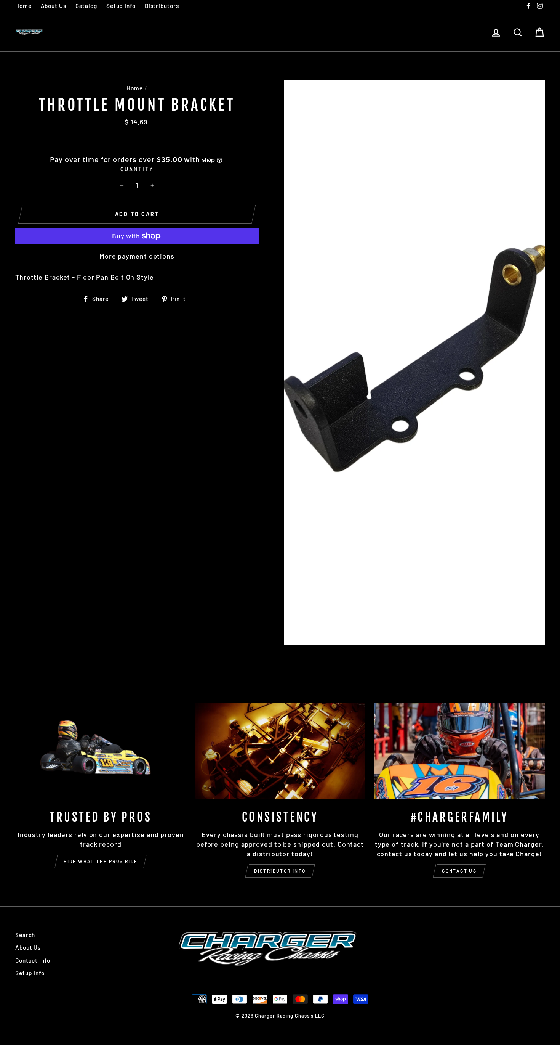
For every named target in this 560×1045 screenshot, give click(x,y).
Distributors (162, 5)
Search (25, 934)
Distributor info (280, 870)
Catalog (86, 5)
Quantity (137, 169)
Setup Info (121, 5)
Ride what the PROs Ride (101, 861)
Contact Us (459, 870)
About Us (53, 5)
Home (23, 5)
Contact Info (32, 960)
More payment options (136, 256)
